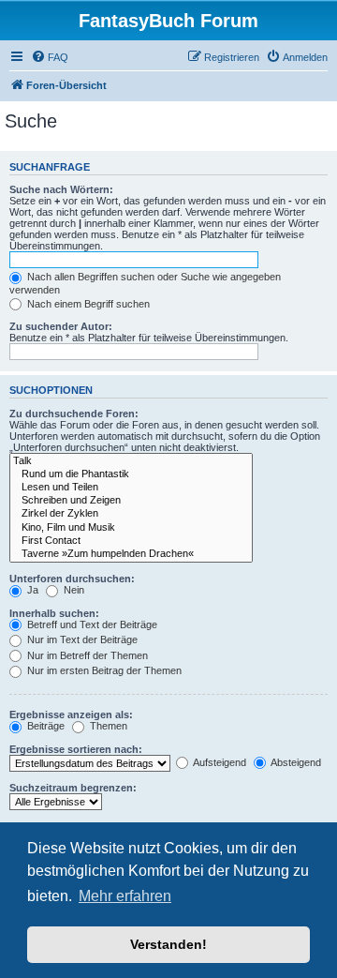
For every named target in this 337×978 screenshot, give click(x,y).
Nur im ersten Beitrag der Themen (103, 670)
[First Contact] (131, 541)
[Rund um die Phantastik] (131, 474)
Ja (31, 589)
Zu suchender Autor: (60, 326)
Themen (107, 725)
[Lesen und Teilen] (131, 487)
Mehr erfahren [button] (125, 896)
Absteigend (295, 762)
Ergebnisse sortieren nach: (75, 749)
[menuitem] (49, 57)
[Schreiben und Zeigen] (131, 500)
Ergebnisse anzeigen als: (71, 714)
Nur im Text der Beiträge (81, 639)
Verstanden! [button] (168, 944)
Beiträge (44, 725)
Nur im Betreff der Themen (86, 655)
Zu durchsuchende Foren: (74, 413)
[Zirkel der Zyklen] (131, 513)
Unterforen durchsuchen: (72, 578)
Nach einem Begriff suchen (87, 303)
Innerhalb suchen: (54, 613)
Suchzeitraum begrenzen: (73, 787)
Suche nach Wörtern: (61, 189)
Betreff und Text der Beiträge (90, 624)
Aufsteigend (218, 762)
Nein (72, 589)
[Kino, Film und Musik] (131, 527)
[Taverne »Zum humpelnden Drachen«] (131, 554)
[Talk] (131, 461)
